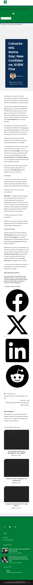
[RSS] (15, 527)
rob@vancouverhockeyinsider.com (14, 572)
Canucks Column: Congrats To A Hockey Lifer (16, 479)
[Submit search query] (9, 18)
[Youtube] (5, 2)
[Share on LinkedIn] (17, 363)
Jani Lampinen (22, 278)
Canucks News (19, 581)
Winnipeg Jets (17, 282)
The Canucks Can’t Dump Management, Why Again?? (16, 452)
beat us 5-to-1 (8, 108)
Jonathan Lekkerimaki (9, 279)
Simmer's (3, 9)
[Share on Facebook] (17, 312)
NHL (16, 279)
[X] (4, 527)
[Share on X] (17, 336)
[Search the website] (6, 18)
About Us (6, 537)
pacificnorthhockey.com (18, 9)
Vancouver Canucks (17, 84)
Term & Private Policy (9, 540)
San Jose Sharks (14, 130)
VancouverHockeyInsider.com (12, 582)
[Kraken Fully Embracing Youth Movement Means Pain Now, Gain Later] (5, 559)
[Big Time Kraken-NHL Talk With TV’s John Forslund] (5, 550)
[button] (13, 13)
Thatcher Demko (13, 281)
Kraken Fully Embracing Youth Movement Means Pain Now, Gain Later (19, 559)
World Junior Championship (14, 241)
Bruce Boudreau (19, 276)
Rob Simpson (19, 76)
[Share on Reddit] (17, 387)
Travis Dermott (21, 281)
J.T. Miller (16, 278)
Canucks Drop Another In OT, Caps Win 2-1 (16, 505)
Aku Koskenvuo (10, 276)
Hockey (12, 278)
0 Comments (19, 552)
